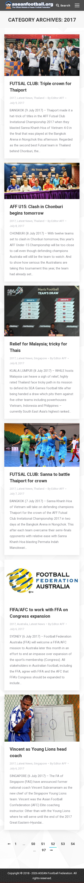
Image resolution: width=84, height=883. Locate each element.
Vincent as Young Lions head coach (38, 752)
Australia (22, 624)
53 (63, 844)
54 (73, 844)
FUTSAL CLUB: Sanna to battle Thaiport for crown (40, 477)
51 (43, 844)
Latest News (25, 98)
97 (44, 850)
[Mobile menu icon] (77, 5)
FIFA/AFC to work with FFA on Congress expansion (39, 613)
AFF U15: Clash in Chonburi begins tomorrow (36, 210)
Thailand (39, 98)
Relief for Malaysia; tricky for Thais (38, 347)
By (56, 98)
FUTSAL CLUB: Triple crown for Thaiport (41, 87)
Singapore (40, 358)
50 (33, 844)
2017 (13, 98)
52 (53, 844)
